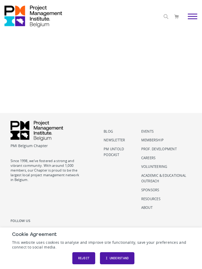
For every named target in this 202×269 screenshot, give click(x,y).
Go (190, 22)
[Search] (166, 17)
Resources (150, 199)
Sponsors (150, 190)
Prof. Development (159, 149)
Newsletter (114, 140)
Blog (108, 131)
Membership (152, 140)
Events (147, 131)
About (147, 207)
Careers (148, 158)
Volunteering (154, 166)
